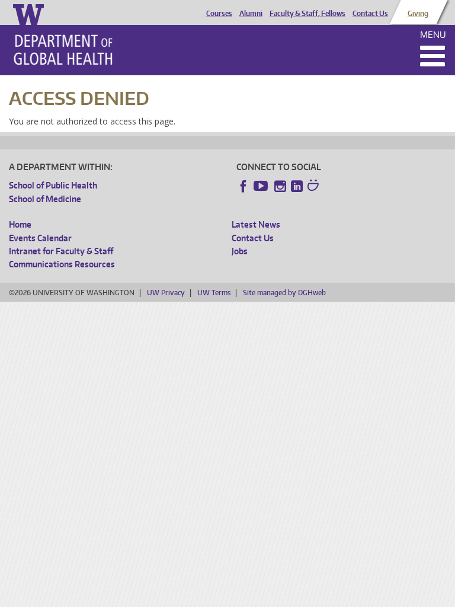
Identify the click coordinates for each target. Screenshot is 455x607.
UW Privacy (166, 292)
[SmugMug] (314, 187)
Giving (418, 13)
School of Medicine (45, 199)
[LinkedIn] (297, 186)
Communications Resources (62, 264)
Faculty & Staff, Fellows (307, 13)
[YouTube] (262, 186)
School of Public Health (53, 185)
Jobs (240, 251)
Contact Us (370, 13)
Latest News (256, 224)
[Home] (63, 49)
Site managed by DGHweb (284, 292)
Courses (219, 13)
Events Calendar (40, 238)
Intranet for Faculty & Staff (61, 251)
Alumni (250, 13)
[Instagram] (280, 186)
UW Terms (213, 292)
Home (20, 224)
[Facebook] (243, 186)
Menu (433, 35)
